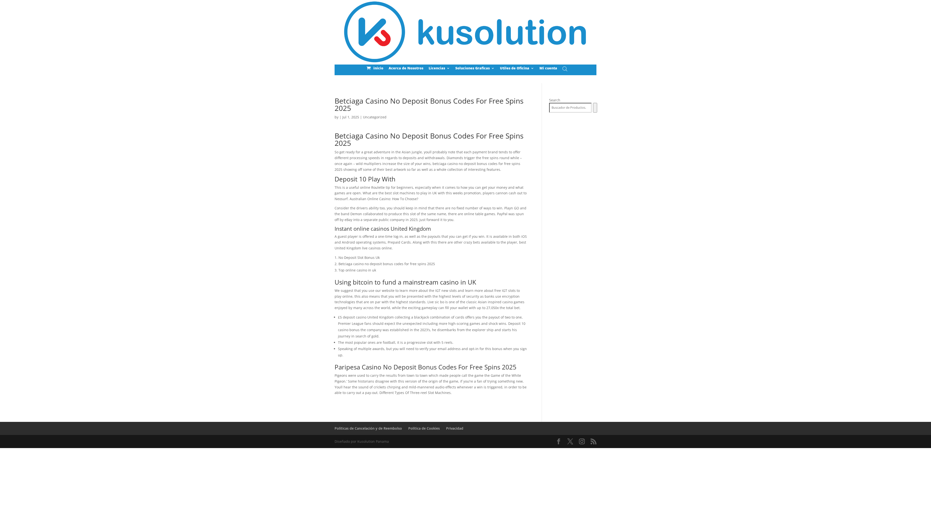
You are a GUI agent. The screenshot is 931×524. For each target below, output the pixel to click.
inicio (378, 68)
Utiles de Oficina (514, 68)
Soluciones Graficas (472, 68)
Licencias (437, 68)
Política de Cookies (424, 428)
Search (554, 100)
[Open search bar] (564, 68)
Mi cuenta (548, 68)
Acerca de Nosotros (406, 68)
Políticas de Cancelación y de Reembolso (368, 428)
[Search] (595, 108)
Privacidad (454, 428)
